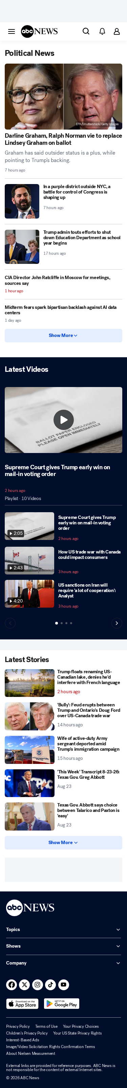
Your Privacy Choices (81, 1026)
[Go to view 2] (62, 623)
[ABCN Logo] (39, 31)
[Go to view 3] (66, 623)
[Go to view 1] (56, 623)
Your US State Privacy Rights (77, 1033)
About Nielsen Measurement (30, 1053)
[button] (11, 31)
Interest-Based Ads (22, 1040)
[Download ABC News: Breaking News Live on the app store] (22, 1003)
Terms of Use (46, 1026)
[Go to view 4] (71, 623)
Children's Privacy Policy (27, 1033)
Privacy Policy (18, 1026)
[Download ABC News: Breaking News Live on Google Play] (62, 1003)
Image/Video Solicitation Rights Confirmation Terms (50, 1047)
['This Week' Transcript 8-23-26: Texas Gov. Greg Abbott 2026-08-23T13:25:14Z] (30, 783)
